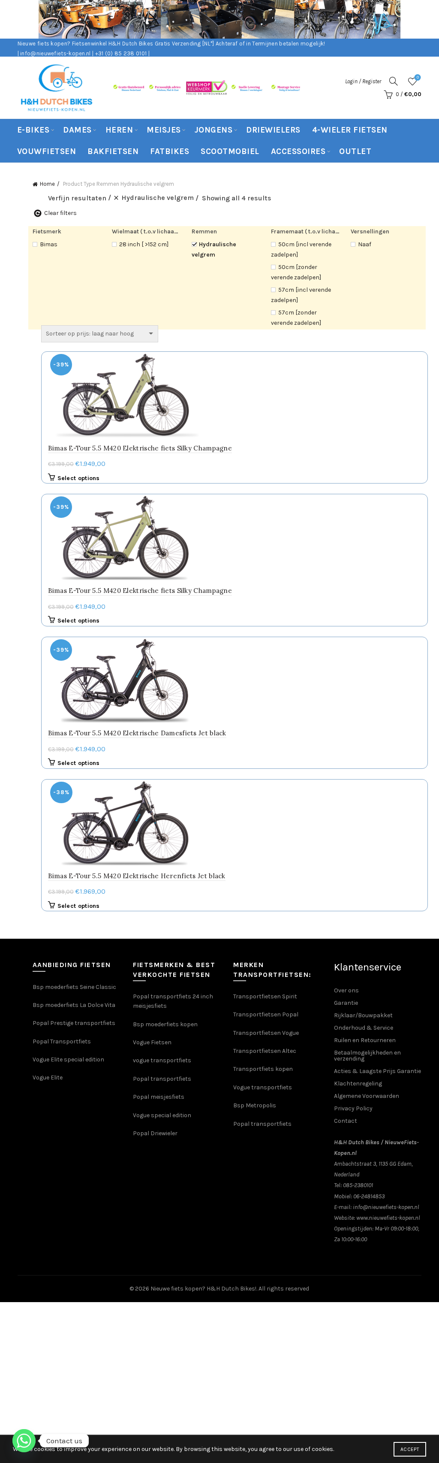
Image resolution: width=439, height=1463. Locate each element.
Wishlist (418, 77)
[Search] (393, 81)
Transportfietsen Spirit (265, 996)
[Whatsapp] (24, 1440)
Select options (78, 478)
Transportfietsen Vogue (266, 1033)
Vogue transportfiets (262, 1087)
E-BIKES (33, 130)
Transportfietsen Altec (264, 1051)
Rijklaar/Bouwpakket (363, 1015)
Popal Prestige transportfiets (74, 1023)
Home (47, 184)
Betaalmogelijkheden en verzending (367, 1055)
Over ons (346, 990)
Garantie (346, 1003)
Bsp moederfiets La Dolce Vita (74, 1005)
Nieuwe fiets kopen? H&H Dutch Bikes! (203, 1288)
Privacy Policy (353, 1108)
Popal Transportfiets (62, 1041)
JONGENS (214, 130)
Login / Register (363, 81)
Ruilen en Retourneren (365, 1040)
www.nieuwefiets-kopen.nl (388, 1217)
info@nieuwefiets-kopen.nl (386, 1207)
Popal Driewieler (155, 1133)
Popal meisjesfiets (158, 1096)
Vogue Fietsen (152, 1042)
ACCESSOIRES (298, 151)
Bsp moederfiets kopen (165, 1024)
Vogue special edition (162, 1115)
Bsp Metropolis (254, 1105)
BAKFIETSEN (112, 151)
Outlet (355, 151)
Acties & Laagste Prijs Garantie (377, 1071)
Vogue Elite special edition (68, 1059)
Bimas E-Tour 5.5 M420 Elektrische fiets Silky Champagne (140, 448)
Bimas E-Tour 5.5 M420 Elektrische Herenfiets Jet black (137, 876)
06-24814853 (369, 1196)
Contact (345, 1120)
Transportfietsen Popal (265, 1014)
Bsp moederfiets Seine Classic (75, 987)
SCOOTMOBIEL (230, 151)
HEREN (119, 130)
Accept (409, 1449)
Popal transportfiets (162, 1078)
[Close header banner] (426, 19)
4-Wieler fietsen (350, 130)
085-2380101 (358, 1185)
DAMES (77, 130)
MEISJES (164, 130)
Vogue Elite (48, 1077)
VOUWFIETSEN (46, 151)
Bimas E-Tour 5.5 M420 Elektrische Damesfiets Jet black (137, 733)
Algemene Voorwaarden (366, 1096)
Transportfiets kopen (263, 1069)
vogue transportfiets (162, 1060)
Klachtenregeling (358, 1083)
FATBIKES (169, 151)
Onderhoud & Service (363, 1027)
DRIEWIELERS (273, 130)
